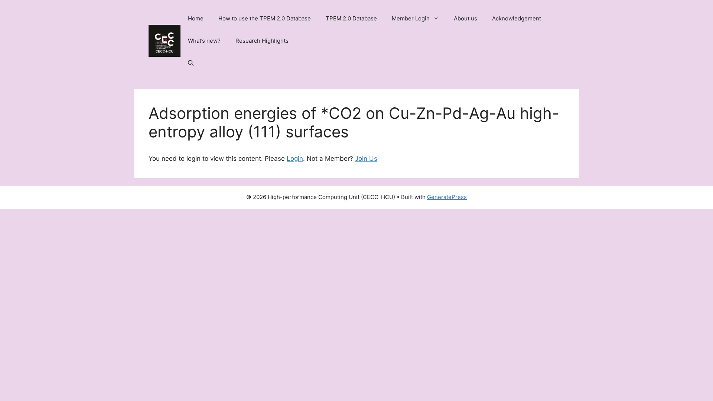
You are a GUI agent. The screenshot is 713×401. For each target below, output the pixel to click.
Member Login (411, 18)
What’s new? (204, 40)
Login (295, 158)
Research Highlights (262, 40)
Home (196, 18)
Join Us (366, 158)
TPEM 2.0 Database (351, 18)
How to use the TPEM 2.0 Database (264, 18)
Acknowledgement (516, 18)
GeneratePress (447, 196)
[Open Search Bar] (190, 63)
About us (465, 18)
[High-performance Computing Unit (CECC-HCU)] (164, 40)
